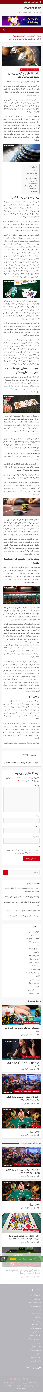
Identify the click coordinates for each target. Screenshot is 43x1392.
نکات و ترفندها (34, 993)
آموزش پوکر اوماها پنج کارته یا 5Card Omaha (22, 762)
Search (5, 872)
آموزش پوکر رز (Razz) (29, 754)
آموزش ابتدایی (34, 931)
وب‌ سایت (36, 836)
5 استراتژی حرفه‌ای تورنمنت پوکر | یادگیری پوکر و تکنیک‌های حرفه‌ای (22, 1098)
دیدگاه (37, 785)
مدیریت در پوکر (34, 983)
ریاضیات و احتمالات (32, 972)
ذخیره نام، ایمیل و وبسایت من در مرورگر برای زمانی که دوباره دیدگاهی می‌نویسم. (23, 851)
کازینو (38, 976)
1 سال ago (34, 1103)
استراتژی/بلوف (34, 948)
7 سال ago (34, 81)
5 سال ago (34, 1242)
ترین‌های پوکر (35, 959)
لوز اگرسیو (7, 743)
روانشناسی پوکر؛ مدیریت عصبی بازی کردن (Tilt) (22, 896)
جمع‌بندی (34, 191)
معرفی (37, 986)
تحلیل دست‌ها (34, 955)
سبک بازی (14, 743)
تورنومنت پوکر (34, 962)
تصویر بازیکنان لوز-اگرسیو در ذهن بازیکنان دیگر (31, 181)
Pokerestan (32, 8)
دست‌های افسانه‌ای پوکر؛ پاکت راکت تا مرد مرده (23, 910)
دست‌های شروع (34, 969)
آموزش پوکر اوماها (33, 938)
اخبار (38, 945)
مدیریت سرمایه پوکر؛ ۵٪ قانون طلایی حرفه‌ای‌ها (23, 915)
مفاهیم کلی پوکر (25, 70)
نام (38, 816)
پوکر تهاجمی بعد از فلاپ (31, 174)
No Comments (14, 81)
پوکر (27, 743)
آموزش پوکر (35, 935)
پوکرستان (24, 81)
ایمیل (37, 826)
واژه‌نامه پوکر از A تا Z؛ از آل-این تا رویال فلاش (23, 1064)
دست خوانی (35, 966)
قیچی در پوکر (34, 1131)
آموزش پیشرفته (34, 70)
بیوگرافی (37, 952)
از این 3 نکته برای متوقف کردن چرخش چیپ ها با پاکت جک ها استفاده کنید (24, 1237)
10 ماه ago (34, 1034)
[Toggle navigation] (38, 30)
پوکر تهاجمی (22, 743)
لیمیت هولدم (35, 979)
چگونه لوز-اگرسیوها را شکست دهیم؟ (30, 187)
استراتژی (32, 743)
